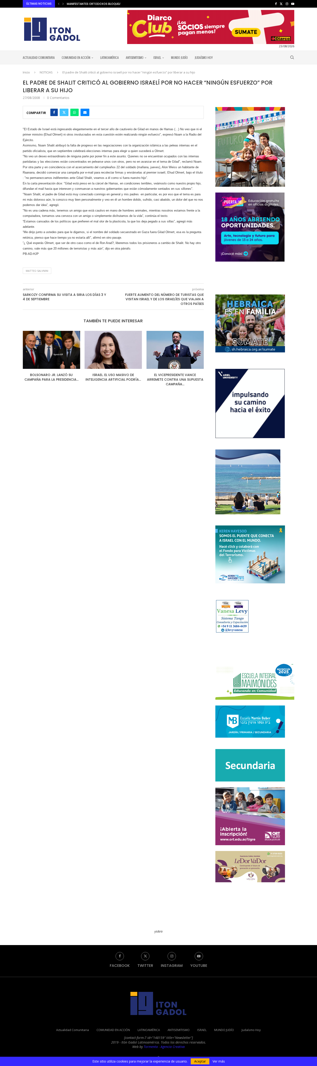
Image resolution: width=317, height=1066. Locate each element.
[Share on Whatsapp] (74, 112)
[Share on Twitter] (64, 112)
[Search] (292, 57)
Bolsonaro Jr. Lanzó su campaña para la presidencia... (51, 377)
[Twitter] (281, 3)
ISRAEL (157, 57)
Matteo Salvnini (37, 270)
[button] (59, 3)
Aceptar (200, 1061)
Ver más (219, 1061)
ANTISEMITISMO (134, 57)
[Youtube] (292, 3)
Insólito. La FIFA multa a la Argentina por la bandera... (107, 4)
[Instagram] (287, 3)
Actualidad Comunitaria (39, 57)
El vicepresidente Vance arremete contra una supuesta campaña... (175, 379)
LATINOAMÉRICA (109, 57)
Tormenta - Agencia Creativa (164, 1046)
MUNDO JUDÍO (179, 57)
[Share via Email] (85, 112)
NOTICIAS (46, 72)
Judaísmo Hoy (204, 57)
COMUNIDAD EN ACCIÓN (76, 57)
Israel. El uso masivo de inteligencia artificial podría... (113, 377)
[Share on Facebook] (54, 112)
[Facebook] (276, 3)
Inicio (26, 72)
